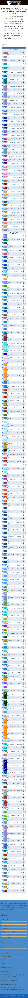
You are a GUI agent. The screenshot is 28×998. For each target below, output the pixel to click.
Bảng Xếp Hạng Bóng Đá (8, 950)
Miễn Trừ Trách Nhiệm (7, 929)
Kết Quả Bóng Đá (6, 956)
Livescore (4, 947)
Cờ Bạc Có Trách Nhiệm (8, 932)
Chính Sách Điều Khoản (8, 938)
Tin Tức (3, 959)
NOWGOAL (8, 16)
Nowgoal (3, 903)
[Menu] (2, 3)
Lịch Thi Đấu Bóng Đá (7, 953)
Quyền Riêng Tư (5, 926)
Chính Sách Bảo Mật (7, 935)
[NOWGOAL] (14, 2)
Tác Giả (3, 923)
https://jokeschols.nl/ (11, 971)
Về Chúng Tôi (5, 920)
